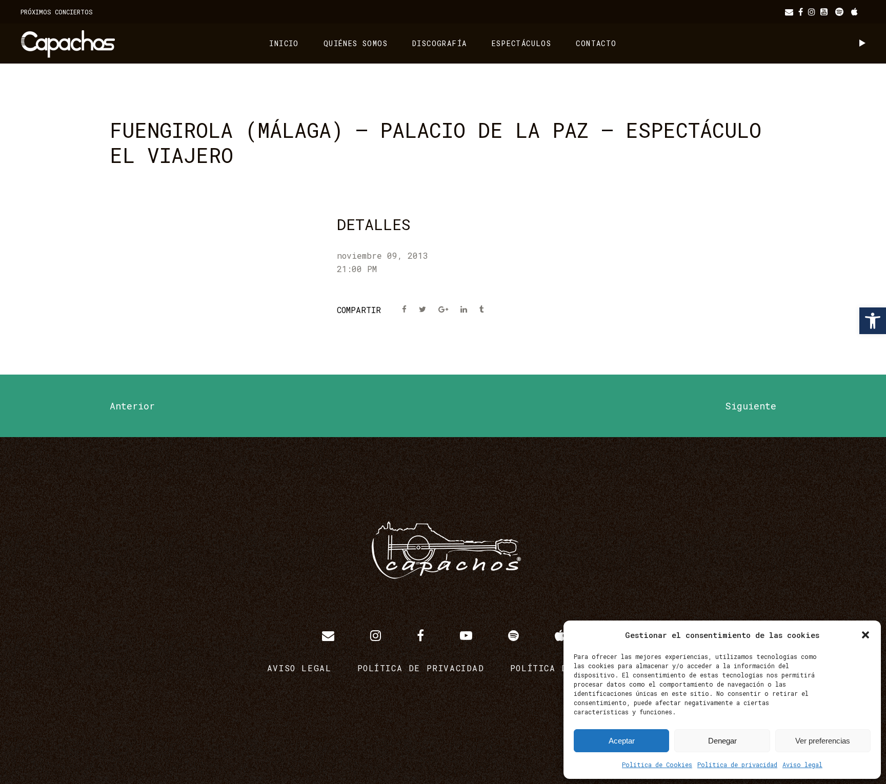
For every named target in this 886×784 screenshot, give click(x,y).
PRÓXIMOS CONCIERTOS (57, 12)
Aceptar (622, 740)
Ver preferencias (822, 740)
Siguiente (750, 406)
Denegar (722, 740)
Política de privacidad (737, 764)
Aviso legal (802, 764)
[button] (872, 320)
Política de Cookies (657, 764)
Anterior (132, 406)
